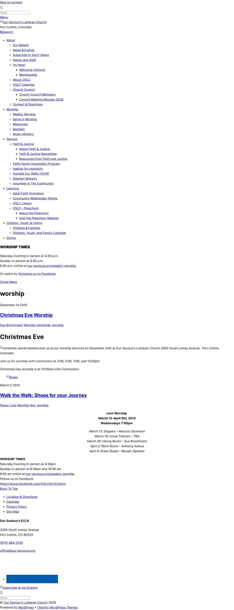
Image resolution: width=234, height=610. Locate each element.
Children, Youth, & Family (24, 223)
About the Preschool (34, 213)
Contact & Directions (28, 104)
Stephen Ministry (25, 178)
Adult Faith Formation (28, 193)
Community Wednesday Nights (35, 198)
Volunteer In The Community (33, 183)
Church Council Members (37, 94)
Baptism (19, 129)
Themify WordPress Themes (57, 607)
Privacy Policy (16, 507)
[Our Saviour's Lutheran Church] (23, 22)
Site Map (12, 512)
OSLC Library (22, 203)
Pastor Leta (8, 405)
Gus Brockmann (11, 325)
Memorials (20, 124)
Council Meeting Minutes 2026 (41, 99)
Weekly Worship (24, 114)
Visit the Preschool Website (39, 218)
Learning (12, 188)
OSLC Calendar (24, 85)
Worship (12, 109)
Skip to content (11, 2)
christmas (43, 325)
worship (58, 325)
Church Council (24, 90)
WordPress (26, 607)
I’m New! (19, 65)
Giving (11, 238)
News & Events (23, 50)
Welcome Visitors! (32, 70)
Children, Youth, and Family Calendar (39, 233)
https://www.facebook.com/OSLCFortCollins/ (33, 484)
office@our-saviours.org (17, 551)
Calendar (12, 502)
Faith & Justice (23, 144)
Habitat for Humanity (28, 169)
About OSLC (21, 80)
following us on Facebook (37, 274)
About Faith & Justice (34, 149)
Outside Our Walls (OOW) (31, 174)
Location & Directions (21, 497)
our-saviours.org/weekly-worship (51, 266)
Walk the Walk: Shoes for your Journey (43, 395)
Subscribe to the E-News (31, 55)
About (10, 40)
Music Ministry (23, 134)
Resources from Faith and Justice (43, 159)
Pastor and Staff (24, 60)
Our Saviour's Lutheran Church (26, 602)
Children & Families (26, 228)
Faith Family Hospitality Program (36, 164)
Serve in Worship (25, 119)
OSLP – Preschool (25, 208)
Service (11, 139)
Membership (28, 75)
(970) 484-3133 (11, 543)
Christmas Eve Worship (26, 315)
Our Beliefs (21, 45)
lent (32, 405)
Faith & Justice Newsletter (38, 154)
